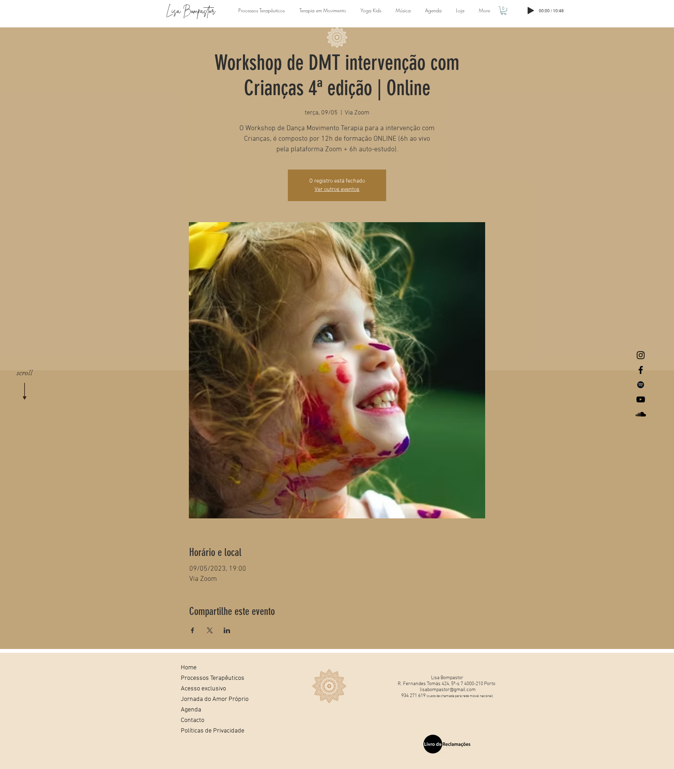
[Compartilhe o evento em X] (209, 630)
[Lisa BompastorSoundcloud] (640, 414)
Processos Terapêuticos (205, 678)
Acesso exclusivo (203, 688)
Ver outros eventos (337, 189)
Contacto (192, 720)
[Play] (531, 10)
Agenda (191, 710)
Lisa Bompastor (190, 10)
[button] (503, 10)
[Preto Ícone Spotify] (640, 384)
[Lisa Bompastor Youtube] (640, 399)
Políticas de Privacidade (205, 731)
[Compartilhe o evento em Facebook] (192, 630)
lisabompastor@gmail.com (448, 690)
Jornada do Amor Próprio (205, 699)
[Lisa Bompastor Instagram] (640, 355)
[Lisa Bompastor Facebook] (640, 370)
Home (189, 667)
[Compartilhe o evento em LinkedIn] (227, 630)
